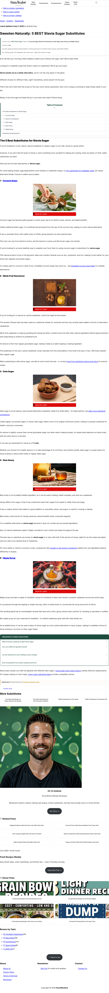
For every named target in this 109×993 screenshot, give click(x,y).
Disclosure (7, 980)
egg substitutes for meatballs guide (80, 171)
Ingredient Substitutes (14, 934)
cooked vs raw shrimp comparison (63, 548)
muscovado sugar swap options (68, 671)
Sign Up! (44, 968)
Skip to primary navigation (13, 8)
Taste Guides (67, 3)
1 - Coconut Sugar (9, 115)
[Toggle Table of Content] (54, 108)
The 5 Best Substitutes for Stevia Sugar (14, 111)
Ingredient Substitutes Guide (31, 682)
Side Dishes (33, 3)
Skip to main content (11, 12)
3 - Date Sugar (8, 122)
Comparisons (56, 3)
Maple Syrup (9, 558)
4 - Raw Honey (8, 126)
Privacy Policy (8, 972)
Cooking (9, 21)
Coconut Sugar (10, 180)
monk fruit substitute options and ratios (82, 361)
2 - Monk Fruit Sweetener (11, 119)
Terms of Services (10, 976)
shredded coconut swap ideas (83, 266)
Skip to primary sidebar (12, 15)
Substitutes (43, 3)
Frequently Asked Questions (11, 133)
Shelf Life (75, 3)
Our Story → (54, 811)
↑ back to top (54, 957)
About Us (7, 968)
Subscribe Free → (55, 870)
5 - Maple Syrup (8, 129)
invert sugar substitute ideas (39, 674)
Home (2, 21)
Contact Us (82, 968)
